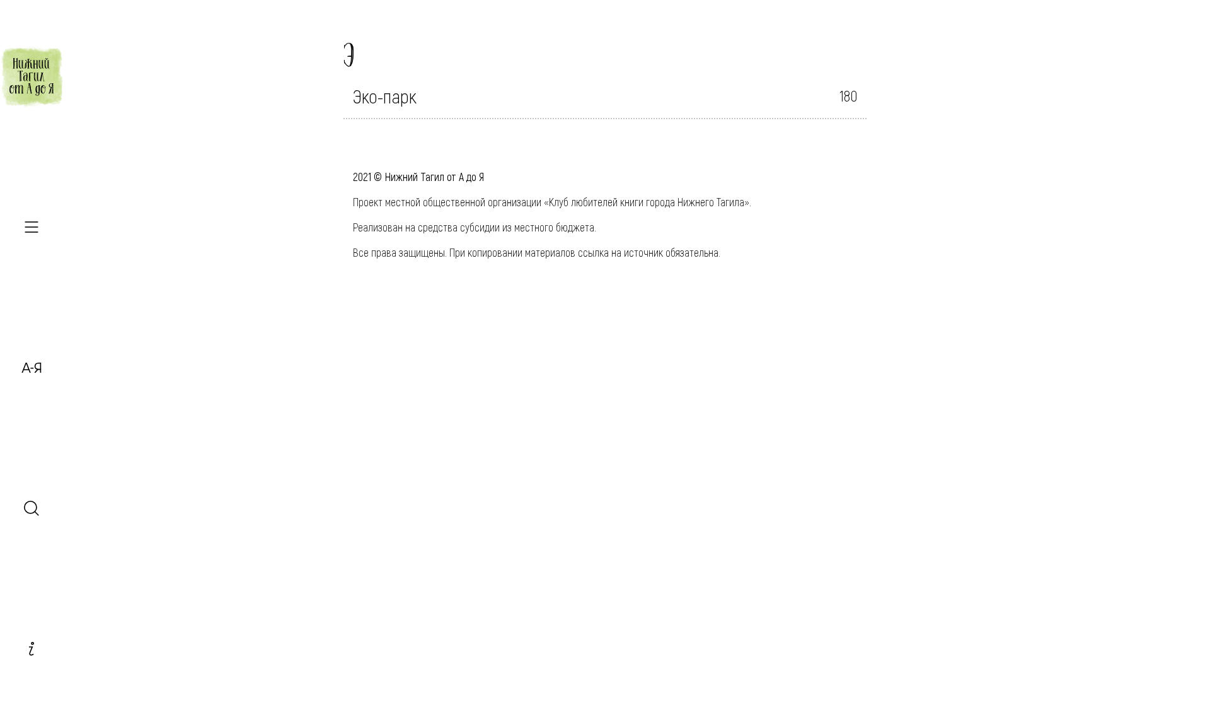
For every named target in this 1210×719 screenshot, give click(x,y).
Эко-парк (385, 95)
